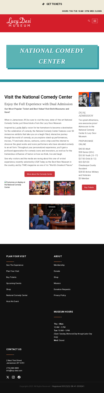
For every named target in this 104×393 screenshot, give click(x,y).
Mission (57, 283)
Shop (8, 289)
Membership (59, 265)
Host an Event (12, 301)
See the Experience (14, 265)
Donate (57, 271)
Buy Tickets (89, 187)
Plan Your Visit (12, 271)
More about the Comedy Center (39, 174)
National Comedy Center (17, 295)
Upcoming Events (13, 283)
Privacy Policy (60, 295)
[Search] (88, 21)
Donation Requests (62, 289)
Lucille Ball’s (21, 128)
